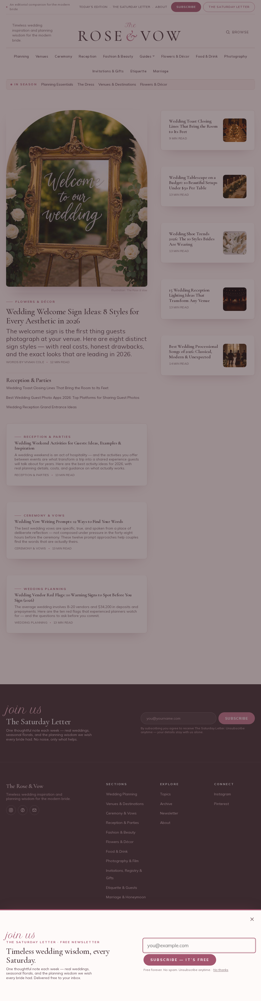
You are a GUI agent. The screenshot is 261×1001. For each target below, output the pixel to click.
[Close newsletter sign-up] (252, 919)
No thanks (220, 970)
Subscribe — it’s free (180, 959)
